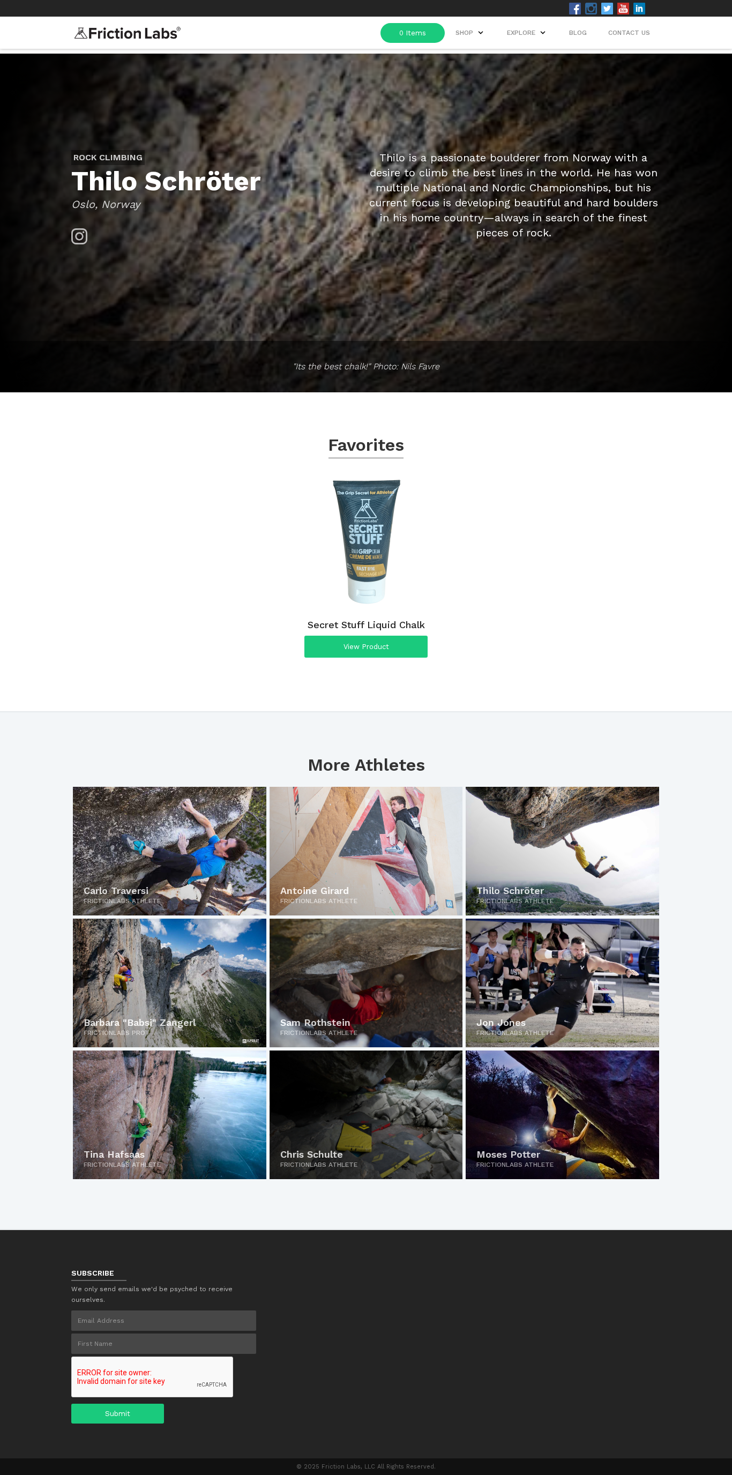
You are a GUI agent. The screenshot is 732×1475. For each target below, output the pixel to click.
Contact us (629, 32)
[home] (127, 30)
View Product (366, 647)
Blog (578, 32)
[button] (527, 33)
